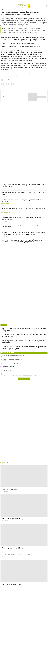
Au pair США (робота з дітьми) (11, 584)
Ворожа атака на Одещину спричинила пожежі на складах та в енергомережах (22, 226)
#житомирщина (3, 76)
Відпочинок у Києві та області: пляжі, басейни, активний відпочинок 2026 (23, 209)
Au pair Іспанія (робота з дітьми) (12, 519)
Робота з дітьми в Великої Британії (13, 548)
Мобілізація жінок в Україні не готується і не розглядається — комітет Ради (24, 193)
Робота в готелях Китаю (9, 489)
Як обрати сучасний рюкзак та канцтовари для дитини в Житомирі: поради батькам (23, 200)
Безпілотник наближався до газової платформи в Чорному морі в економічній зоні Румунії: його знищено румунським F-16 (22, 241)
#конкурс (9, 76)
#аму (19, 76)
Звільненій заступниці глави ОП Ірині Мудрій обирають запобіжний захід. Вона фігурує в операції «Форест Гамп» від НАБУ (23, 233)
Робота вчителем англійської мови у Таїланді (16, 555)
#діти (17, 76)
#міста (13, 76)
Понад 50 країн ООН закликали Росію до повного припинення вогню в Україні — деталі (24, 185)
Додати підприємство (24, 378)
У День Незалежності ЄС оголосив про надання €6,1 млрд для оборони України (21, 218)
